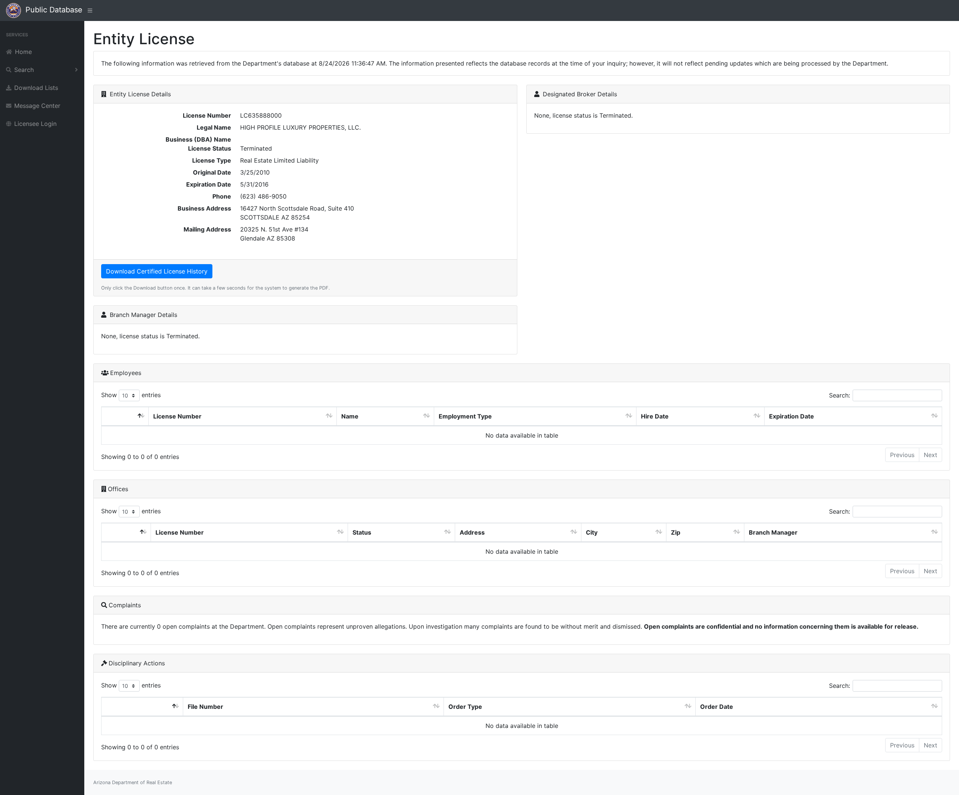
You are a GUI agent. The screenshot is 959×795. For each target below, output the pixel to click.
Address (472, 532)
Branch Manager (773, 532)
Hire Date (655, 416)
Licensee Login (35, 123)
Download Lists (36, 87)
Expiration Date (791, 416)
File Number (205, 706)
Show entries (131, 395)
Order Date (716, 706)
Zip (675, 532)
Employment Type (465, 416)
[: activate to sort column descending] (125, 416)
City (592, 532)
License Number (177, 416)
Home (23, 51)
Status (362, 532)
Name (350, 416)
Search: (839, 395)
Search (24, 69)
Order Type (465, 706)
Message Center (37, 105)
